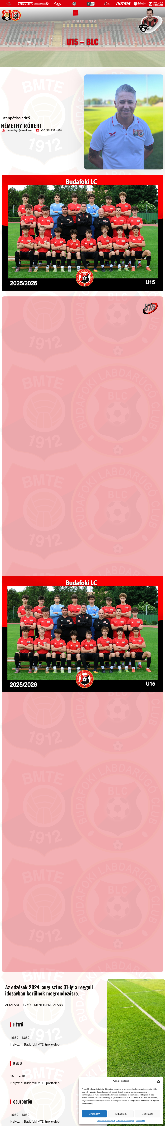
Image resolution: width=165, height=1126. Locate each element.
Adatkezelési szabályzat (106, 1121)
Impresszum (140, 1121)
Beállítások (147, 1113)
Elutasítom (121, 1113)
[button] (158, 1080)
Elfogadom (94, 1113)
